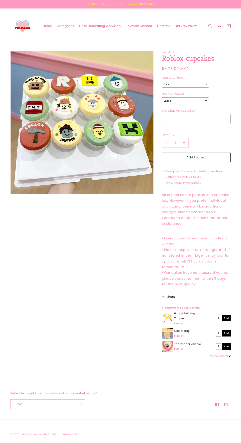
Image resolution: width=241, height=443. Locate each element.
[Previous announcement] (55, 4)
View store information (183, 183)
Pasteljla (26, 434)
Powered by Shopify (45, 434)
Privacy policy (71, 434)
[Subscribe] (80, 404)
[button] (210, 26)
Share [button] (171, 297)
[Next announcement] (186, 4)
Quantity (168, 134)
